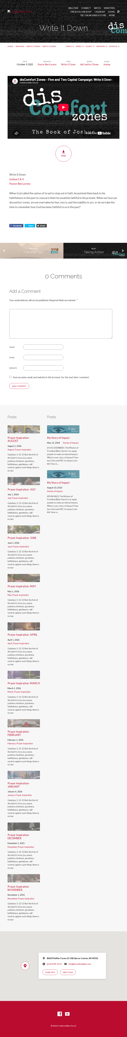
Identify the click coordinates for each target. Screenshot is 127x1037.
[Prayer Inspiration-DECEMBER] (24, 828)
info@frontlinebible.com (79, 964)
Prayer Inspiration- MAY (22, 586)
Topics (69, 46)
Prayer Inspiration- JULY (22, 489)
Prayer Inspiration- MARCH (24, 683)
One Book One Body (81, 12)
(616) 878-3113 (54, 964)
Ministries (109, 8)
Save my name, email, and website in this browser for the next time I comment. (51, 377)
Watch (97, 8)
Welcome (73, 8)
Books (89, 46)
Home (10, 46)
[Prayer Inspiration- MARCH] (24, 676)
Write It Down (33, 46)
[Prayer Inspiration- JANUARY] (24, 777)
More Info (50, 972)
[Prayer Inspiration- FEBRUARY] (24, 725)
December (12, 847)
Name (12, 347)
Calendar (99, 12)
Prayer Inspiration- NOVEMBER (19, 888)
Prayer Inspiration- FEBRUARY (19, 733)
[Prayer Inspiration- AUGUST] (24, 431)
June (10, 546)
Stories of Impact (70, 443)
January (11, 795)
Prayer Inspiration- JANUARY (19, 785)
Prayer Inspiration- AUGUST (19, 439)
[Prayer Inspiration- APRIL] (24, 628)
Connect (86, 8)
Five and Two (33, 252)
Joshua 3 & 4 (16, 179)
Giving (111, 12)
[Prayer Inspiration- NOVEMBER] (24, 880)
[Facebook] (59, 1014)
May (9, 595)
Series (79, 46)
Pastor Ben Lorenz (47, 64)
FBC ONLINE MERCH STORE (93, 15)
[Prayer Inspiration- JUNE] (24, 531)
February (12, 743)
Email (12, 357)
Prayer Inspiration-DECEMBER (19, 836)
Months (113, 46)
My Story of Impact (58, 437)
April (10, 643)
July (9, 498)
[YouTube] (67, 1014)
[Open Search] (118, 12)
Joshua (106, 64)
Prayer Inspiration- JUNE (22, 537)
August (11, 449)
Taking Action (94, 252)
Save (63, 156)
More (112, 15)
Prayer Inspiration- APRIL (22, 634)
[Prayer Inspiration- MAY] (24, 580)
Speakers (100, 46)
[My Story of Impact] (63, 431)
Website (13, 368)
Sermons (19, 46)
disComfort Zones (89, 64)
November (12, 898)
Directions (68, 972)
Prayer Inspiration (23, 449)
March (10, 692)
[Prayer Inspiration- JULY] (24, 483)
